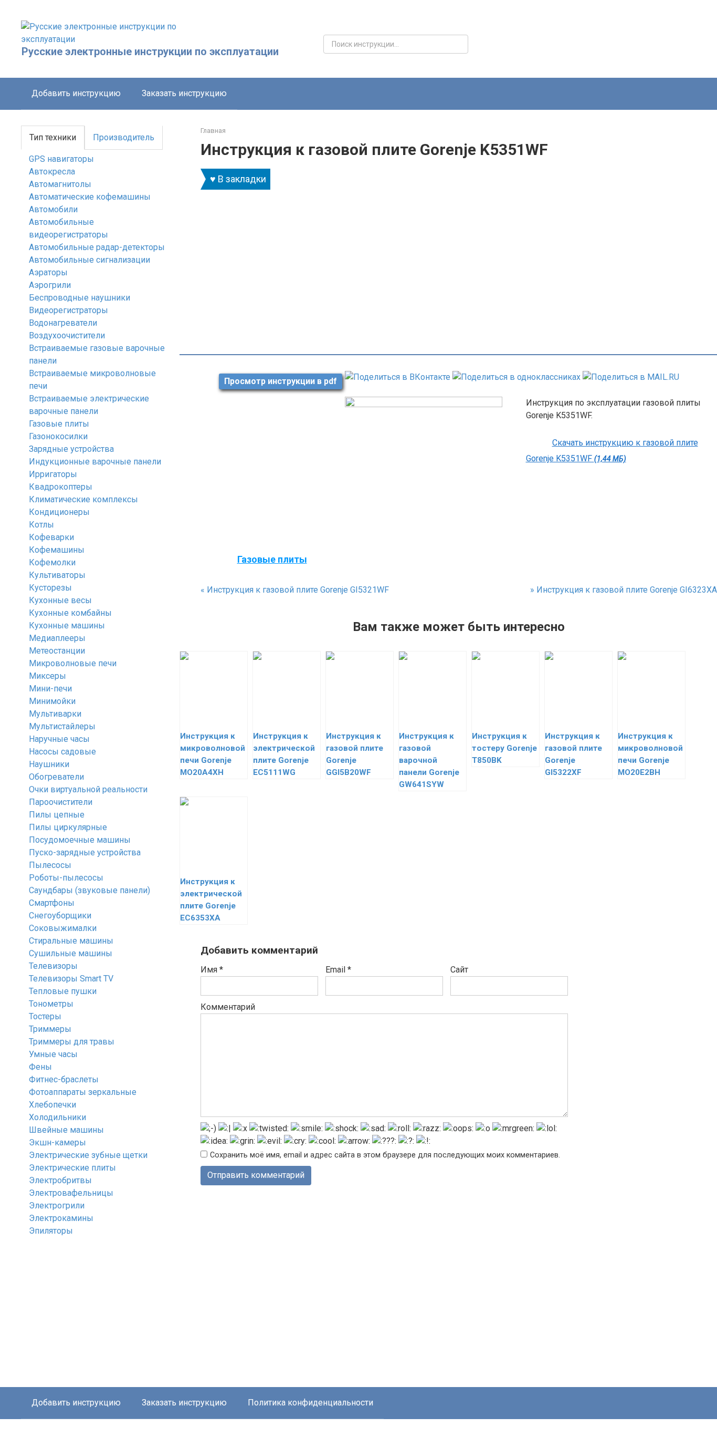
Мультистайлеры (62, 726)
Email (338, 970)
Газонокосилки (58, 436)
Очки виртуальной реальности (88, 789)
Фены (40, 1067)
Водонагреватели (63, 323)
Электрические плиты (72, 1168)
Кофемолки (52, 562)
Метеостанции (57, 651)
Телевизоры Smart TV (71, 979)
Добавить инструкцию (76, 93)
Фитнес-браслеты (64, 1079)
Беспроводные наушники (79, 298)
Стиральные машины (71, 941)
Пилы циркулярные (68, 827)
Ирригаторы (53, 474)
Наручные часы (59, 739)
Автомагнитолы (60, 184)
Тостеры (45, 1016)
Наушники (49, 764)
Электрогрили (57, 1206)
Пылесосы (50, 865)
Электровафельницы (71, 1193)
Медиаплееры (57, 638)
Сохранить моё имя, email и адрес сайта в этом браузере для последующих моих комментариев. (385, 1155)
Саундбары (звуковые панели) (89, 890)
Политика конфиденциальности (310, 1403)
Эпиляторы (51, 1231)
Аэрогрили (50, 285)
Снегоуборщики (60, 915)
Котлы (41, 525)
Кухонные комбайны (70, 613)
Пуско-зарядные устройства (85, 852)
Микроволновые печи (73, 663)
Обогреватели (56, 777)
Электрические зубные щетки (88, 1155)
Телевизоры (53, 966)
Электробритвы (60, 1180)
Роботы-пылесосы (66, 878)
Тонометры (51, 1004)
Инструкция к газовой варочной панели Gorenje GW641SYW (429, 760)
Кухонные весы (60, 600)
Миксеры (47, 676)
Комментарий (228, 1007)
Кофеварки (51, 537)
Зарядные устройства (71, 449)
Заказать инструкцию (184, 93)
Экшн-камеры (57, 1142)
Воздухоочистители (67, 335)
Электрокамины (61, 1218)
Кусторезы (50, 588)
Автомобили (53, 209)
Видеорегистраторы (68, 310)
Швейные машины (66, 1130)
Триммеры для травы (71, 1042)
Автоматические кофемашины (90, 197)
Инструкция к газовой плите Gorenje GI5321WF (295, 590)
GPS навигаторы (61, 159)
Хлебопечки (52, 1105)
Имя (212, 970)
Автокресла (52, 172)
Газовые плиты (59, 424)
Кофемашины (57, 550)
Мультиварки (55, 714)
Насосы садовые (62, 752)
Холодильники (57, 1117)
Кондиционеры (59, 512)
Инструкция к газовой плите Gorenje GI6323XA (623, 590)
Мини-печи (50, 689)
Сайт (459, 970)
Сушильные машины (70, 953)
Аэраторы (48, 272)
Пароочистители (60, 802)
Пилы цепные (57, 815)
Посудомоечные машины (80, 840)
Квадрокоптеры (60, 487)
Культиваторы (57, 575)
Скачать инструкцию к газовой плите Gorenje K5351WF (612, 450)
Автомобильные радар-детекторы (97, 247)
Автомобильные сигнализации (89, 260)
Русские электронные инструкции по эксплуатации (150, 51)
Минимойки (52, 701)
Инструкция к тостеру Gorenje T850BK (504, 748)
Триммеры (50, 1029)
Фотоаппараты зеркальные (82, 1092)
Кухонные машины (67, 625)
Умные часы (53, 1054)
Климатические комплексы (83, 499)
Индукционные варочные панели (95, 462)
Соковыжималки (63, 928)
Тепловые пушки (63, 991)
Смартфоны (52, 903)
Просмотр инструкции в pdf (280, 381)
